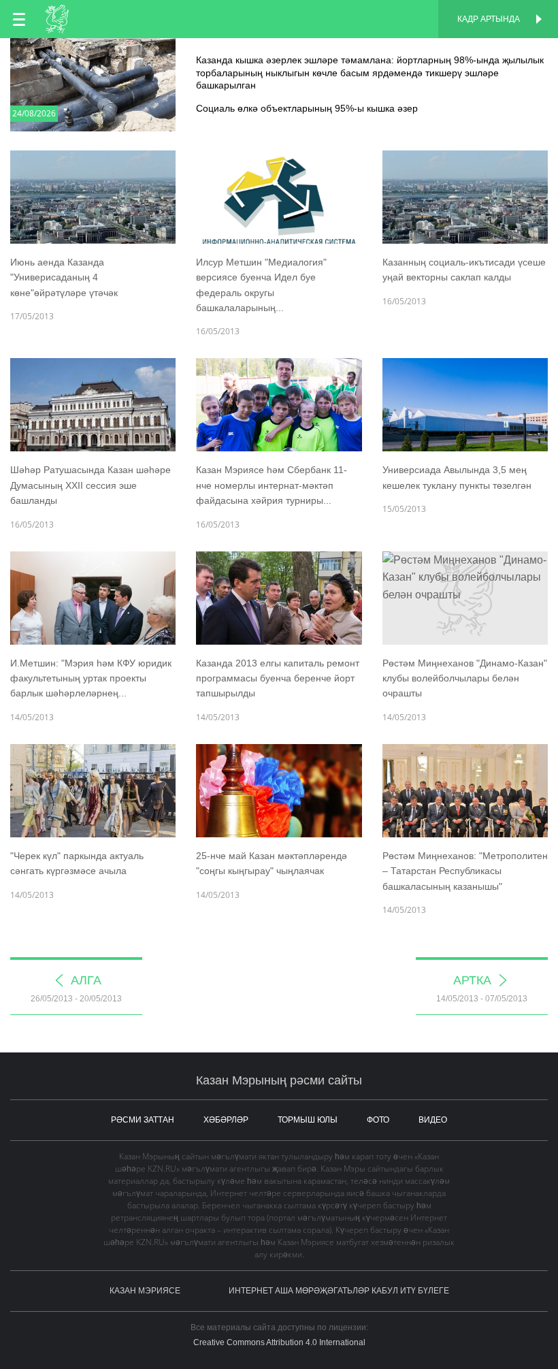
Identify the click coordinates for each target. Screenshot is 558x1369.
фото (378, 1120)
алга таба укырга (279, 52)
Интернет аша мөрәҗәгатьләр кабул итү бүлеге (339, 1290)
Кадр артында (488, 19)
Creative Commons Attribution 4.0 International (279, 1342)
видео (433, 1120)
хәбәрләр (225, 1120)
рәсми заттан (142, 1120)
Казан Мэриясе (145, 1290)
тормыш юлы (308, 1120)
